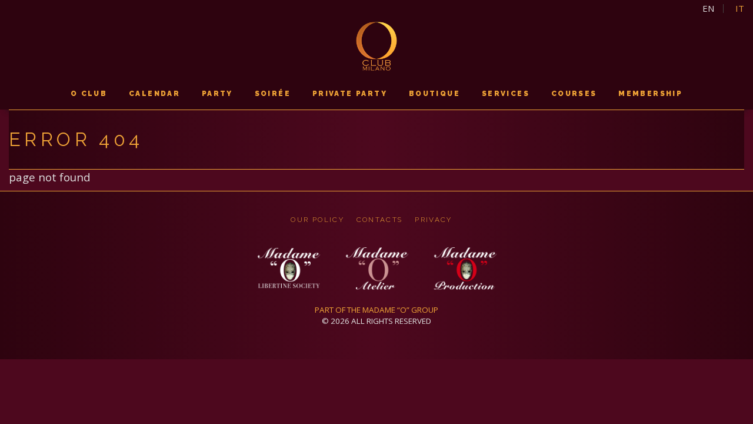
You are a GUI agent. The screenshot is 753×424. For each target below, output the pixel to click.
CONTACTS (379, 220)
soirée (273, 94)
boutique (434, 94)
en (708, 8)
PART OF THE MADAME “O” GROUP (376, 309)
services (505, 94)
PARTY (217, 94)
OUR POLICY (317, 220)
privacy (433, 220)
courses (574, 94)
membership (650, 94)
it (739, 8)
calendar (154, 94)
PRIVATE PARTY (349, 94)
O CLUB (89, 94)
